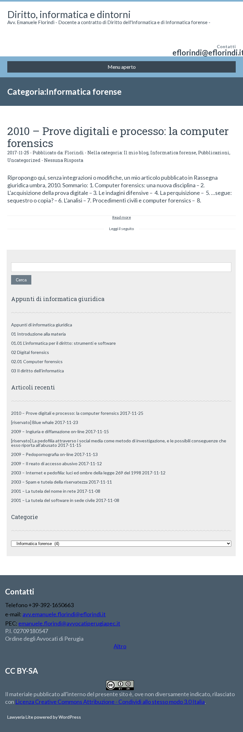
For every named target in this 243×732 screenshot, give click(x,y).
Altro (120, 646)
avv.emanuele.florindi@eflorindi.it (64, 614)
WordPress (69, 717)
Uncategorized (23, 160)
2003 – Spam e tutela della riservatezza (49, 482)
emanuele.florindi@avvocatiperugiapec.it (69, 623)
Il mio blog (136, 153)
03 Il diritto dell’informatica (37, 370)
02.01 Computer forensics (37, 361)
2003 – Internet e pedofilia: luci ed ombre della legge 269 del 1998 (76, 472)
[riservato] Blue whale (32, 422)
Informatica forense (173, 153)
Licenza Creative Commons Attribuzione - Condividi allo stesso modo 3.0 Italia (110, 701)
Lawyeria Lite (20, 717)
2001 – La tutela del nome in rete (43, 491)
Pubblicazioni (213, 153)
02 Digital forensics (30, 352)
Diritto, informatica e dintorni (69, 14)
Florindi (74, 153)
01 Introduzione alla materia (38, 334)
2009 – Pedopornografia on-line (42, 454)
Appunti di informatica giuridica (41, 324)
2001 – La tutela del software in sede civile (53, 500)
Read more (121, 216)
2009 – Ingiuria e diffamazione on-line (47, 431)
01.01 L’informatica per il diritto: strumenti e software (63, 343)
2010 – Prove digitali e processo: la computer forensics (118, 137)
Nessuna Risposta (63, 160)
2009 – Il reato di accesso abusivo (44, 463)
